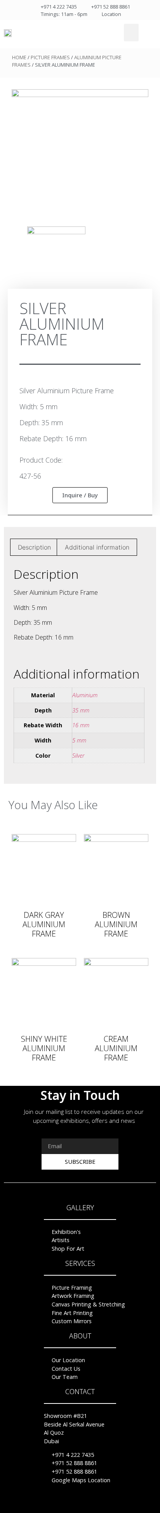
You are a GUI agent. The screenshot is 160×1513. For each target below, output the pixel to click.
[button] (131, 32)
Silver (78, 755)
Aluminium (84, 695)
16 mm (80, 725)
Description (34, 547)
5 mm (79, 740)
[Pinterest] (80, 1504)
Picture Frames (50, 57)
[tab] (34, 547)
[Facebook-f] (65, 1504)
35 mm (80, 710)
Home (19, 57)
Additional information (97, 547)
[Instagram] (95, 1504)
